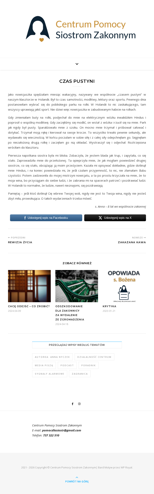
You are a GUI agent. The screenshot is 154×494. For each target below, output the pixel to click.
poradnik (88, 365)
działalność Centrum (94, 356)
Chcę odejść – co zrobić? (29, 306)
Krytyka (109, 306)
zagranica (80, 373)
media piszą (44, 365)
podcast (67, 365)
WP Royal (126, 467)
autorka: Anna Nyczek (52, 356)
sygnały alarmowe (49, 373)
